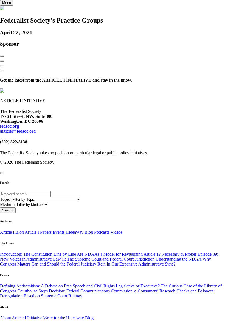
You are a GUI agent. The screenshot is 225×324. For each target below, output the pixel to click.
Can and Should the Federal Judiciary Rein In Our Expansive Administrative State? (103, 264)
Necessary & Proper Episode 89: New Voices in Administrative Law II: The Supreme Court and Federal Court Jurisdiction (109, 256)
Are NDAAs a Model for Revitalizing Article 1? (119, 254)
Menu (6, 3)
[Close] (2, 173)
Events (58, 232)
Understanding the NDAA (178, 259)
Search (7, 210)
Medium (7, 204)
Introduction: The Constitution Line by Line (38, 254)
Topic (5, 199)
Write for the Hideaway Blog (68, 317)
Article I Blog (12, 232)
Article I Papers (38, 232)
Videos (116, 232)
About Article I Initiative (21, 317)
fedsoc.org (9, 126)
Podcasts (101, 232)
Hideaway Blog (79, 232)
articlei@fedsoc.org (18, 131)
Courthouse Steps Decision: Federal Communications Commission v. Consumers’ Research (96, 291)
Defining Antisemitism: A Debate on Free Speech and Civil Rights (57, 286)
